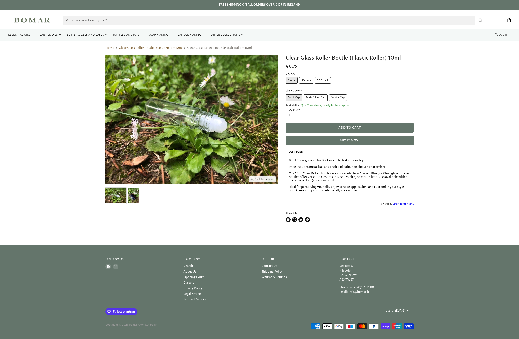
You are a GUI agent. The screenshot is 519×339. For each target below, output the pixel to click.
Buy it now (349, 140)
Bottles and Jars (126, 35)
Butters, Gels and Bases (86, 35)
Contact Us (269, 266)
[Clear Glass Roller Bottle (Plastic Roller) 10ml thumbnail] (115, 196)
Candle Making (189, 35)
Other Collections (225, 35)
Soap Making (158, 35)
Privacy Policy (193, 288)
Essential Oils (19, 35)
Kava (411, 203)
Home (109, 48)
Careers (188, 283)
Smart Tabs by (400, 203)
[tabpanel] (350, 179)
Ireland (394, 311)
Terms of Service (194, 299)
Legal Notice (192, 294)
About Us (189, 272)
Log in (503, 35)
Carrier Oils (49, 35)
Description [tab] (296, 152)
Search (188, 266)
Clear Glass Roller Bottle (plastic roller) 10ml (151, 48)
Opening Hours (193, 277)
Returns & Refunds (274, 277)
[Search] (480, 20)
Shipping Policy (272, 272)
